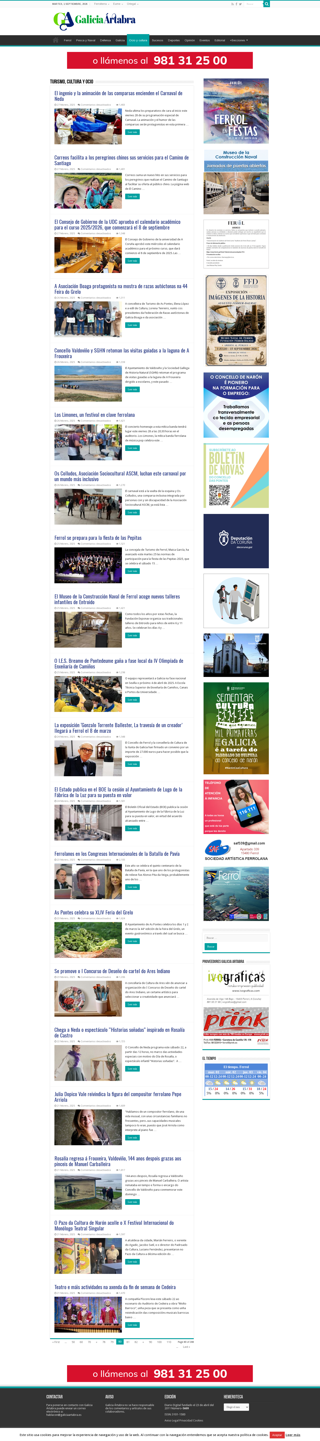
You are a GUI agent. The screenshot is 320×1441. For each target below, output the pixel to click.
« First (56, 1342)
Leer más (132, 132)
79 (111, 1342)
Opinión (190, 40)
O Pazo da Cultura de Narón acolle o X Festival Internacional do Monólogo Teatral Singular (114, 1225)
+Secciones (237, 40)
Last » (186, 1346)
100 (159, 1342)
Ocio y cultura (138, 40)
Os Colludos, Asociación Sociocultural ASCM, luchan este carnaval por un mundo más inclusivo (120, 476)
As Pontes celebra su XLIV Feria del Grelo (93, 912)
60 (81, 1342)
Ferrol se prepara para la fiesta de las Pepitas (97, 537)
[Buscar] (266, 4)
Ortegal (131, 3)
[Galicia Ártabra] (94, 20)
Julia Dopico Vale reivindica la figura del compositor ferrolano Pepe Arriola (117, 1096)
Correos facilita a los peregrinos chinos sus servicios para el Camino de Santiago (121, 160)
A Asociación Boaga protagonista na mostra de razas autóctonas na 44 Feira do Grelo (120, 288)
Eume (116, 3)
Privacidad (185, 1420)
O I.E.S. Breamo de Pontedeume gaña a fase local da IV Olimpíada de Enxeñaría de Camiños (118, 663)
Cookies (198, 1420)
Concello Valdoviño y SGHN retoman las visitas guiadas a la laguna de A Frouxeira (121, 353)
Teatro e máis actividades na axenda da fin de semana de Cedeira (115, 1287)
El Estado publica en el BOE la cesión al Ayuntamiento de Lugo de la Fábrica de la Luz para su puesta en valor (118, 792)
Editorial (220, 40)
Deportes (174, 40)
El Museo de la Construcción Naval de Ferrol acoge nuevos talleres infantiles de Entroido (117, 599)
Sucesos (157, 40)
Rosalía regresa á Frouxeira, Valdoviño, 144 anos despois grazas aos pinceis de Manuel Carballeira (117, 1161)
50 (73, 1342)
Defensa (105, 40)
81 (128, 1342)
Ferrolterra (100, 3)
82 (136, 1342)
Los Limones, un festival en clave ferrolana (94, 414)
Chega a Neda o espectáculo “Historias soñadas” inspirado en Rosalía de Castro (119, 1032)
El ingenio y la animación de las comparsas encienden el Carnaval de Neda (118, 95)
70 (89, 1342)
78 (103, 1342)
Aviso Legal (172, 1420)
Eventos (205, 40)
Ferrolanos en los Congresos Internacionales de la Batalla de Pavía (117, 853)
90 (150, 1342)
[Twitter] (240, 4)
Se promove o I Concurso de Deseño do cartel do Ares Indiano (112, 971)
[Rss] (232, 4)
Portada (55, 39)
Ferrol (67, 40)
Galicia (120, 40)
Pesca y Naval (85, 40)
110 (169, 1342)
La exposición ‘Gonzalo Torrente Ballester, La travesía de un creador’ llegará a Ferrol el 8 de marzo (118, 727)
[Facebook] (236, 4)
